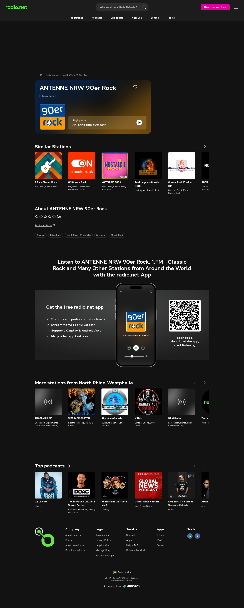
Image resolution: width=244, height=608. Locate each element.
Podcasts (97, 18)
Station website (43, 225)
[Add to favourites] (135, 87)
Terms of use (103, 535)
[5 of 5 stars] (54, 217)
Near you (137, 18)
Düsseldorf (55, 235)
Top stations (76, 18)
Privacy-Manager (105, 555)
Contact (130, 535)
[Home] (40, 75)
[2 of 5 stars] (41, 217)
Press (68, 540)
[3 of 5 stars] (45, 217)
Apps (129, 540)
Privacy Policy (103, 540)
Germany (100, 235)
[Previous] (194, 145)
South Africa (124, 572)
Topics (171, 18)
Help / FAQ (132, 545)
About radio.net (73, 535)
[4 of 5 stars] (50, 217)
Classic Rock (47, 96)
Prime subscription (136, 550)
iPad (159, 540)
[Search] (144, 7)
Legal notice (102, 545)
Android (161, 545)
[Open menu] (236, 7)
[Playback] (139, 122)
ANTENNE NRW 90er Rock (89, 124)
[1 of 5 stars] (37, 217)
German (40, 235)
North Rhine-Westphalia (79, 235)
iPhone (160, 535)
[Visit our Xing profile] (197, 536)
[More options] (144, 87)
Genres (155, 18)
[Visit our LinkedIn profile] (189, 536)
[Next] (205, 145)
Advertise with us (74, 545)
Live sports (117, 18)
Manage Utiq (103, 550)
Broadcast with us (75, 550)
